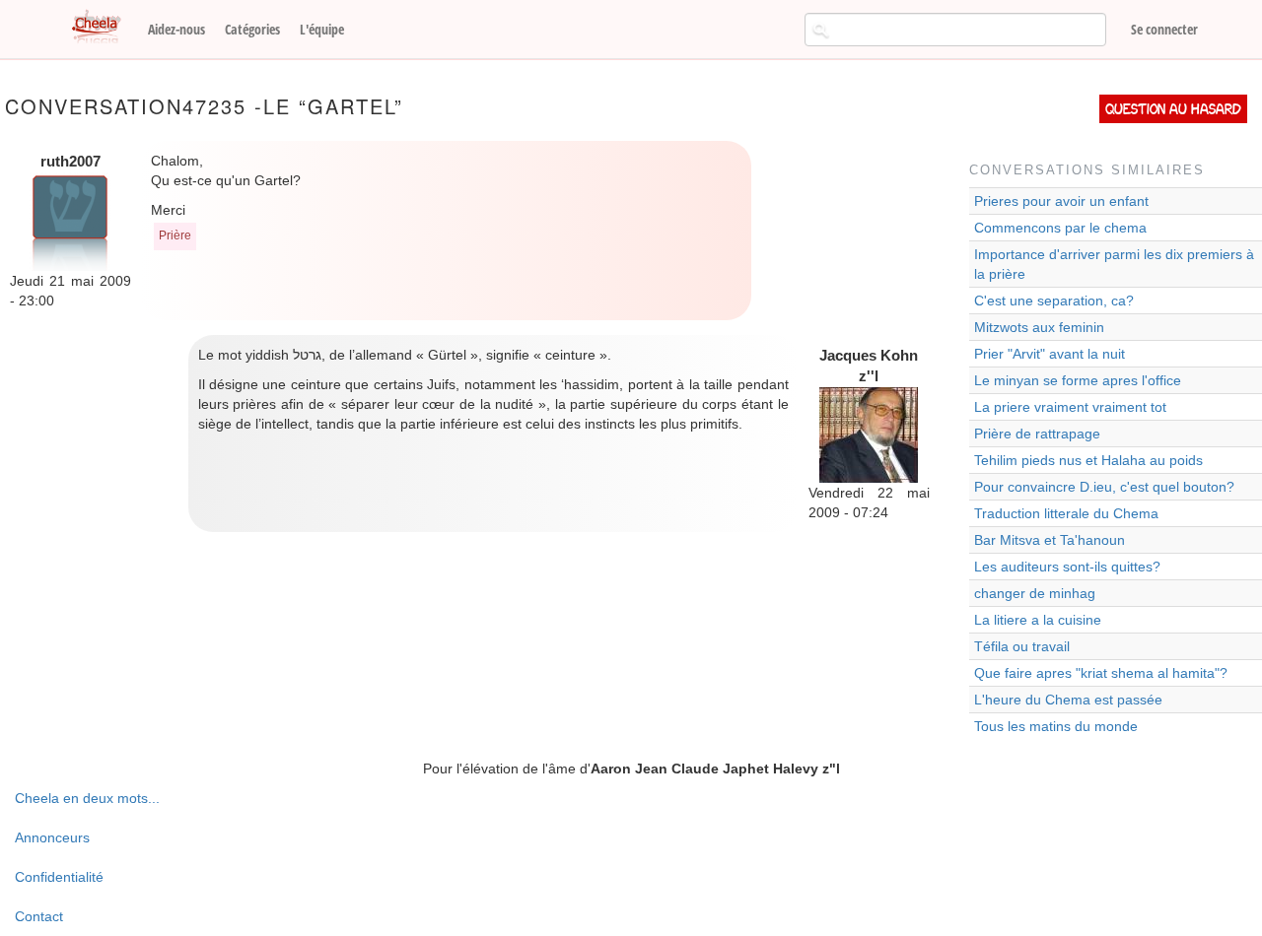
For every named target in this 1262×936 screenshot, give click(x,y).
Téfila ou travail (1022, 646)
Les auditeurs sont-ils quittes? (1067, 566)
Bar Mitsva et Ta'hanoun (1049, 540)
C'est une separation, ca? (1054, 300)
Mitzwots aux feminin (1039, 327)
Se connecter (1164, 29)
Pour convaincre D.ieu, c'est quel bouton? (1104, 487)
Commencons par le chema (1060, 227)
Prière (175, 235)
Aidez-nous (176, 29)
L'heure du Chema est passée (1068, 699)
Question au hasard (1173, 108)
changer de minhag (1034, 593)
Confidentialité (59, 877)
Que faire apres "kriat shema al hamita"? (1100, 673)
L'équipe (322, 29)
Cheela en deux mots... (87, 798)
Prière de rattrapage (1037, 433)
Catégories (252, 29)
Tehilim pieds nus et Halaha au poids (1088, 460)
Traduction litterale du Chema (1066, 513)
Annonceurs (52, 837)
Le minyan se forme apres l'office (1077, 380)
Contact (39, 916)
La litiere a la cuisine (1037, 620)
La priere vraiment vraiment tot (1070, 407)
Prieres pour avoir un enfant (1061, 201)
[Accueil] (103, 27)
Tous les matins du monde (1056, 726)
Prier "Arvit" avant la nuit (1049, 354)
